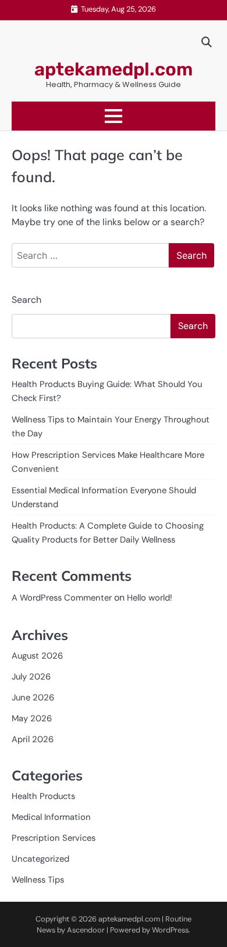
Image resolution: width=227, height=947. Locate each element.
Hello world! (149, 597)
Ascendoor (86, 930)
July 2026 (31, 676)
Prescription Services (53, 838)
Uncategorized (40, 859)
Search (26, 300)
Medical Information (51, 817)
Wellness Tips (38, 879)
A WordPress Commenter (62, 597)
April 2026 (33, 739)
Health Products (43, 796)
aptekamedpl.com (113, 69)
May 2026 (32, 718)
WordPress (170, 930)
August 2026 (37, 656)
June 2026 (33, 697)
